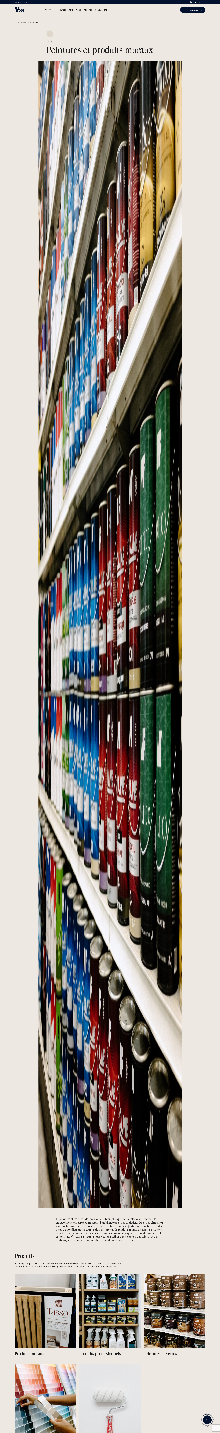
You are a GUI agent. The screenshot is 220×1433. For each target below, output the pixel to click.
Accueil (17, 22)
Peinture (35, 23)
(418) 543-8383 (199, 2)
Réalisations (75, 10)
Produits (26, 22)
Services (62, 10)
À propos (88, 10)
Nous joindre (101, 10)
